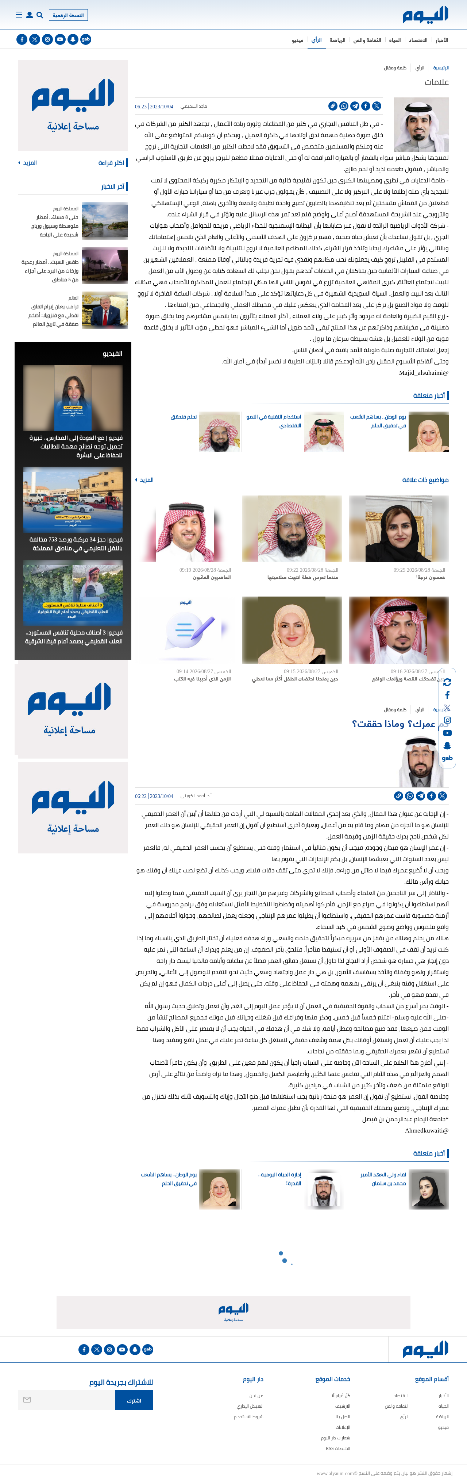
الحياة (395, 40)
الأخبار (442, 40)
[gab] (85, 39)
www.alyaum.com (335, 1473)
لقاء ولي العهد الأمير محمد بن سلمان (383, 1179)
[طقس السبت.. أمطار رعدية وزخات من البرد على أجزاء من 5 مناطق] (105, 266)
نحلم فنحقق (184, 416)
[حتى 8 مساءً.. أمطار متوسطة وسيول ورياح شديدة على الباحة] (105, 221)
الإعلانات (343, 1427)
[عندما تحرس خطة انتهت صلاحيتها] (291, 528)
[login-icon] (29, 15)
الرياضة (338, 40)
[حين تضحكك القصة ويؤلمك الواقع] (399, 630)
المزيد (146, 479)
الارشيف (342, 1406)
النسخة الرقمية (68, 15)
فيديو (298, 40)
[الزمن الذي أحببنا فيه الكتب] (185, 630)
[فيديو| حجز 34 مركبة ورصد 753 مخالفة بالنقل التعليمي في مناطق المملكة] (73, 500)
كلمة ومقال (395, 67)
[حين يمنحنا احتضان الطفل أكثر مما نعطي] (291, 630)
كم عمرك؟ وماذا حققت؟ (400, 722)
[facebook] (21, 39)
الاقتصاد (418, 40)
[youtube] (60, 39)
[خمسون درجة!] (399, 528)
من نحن (256, 1395)
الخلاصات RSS (338, 1448)
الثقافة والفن (367, 40)
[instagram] (47, 39)
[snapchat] (72, 39)
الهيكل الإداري (250, 1406)
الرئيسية (441, 67)
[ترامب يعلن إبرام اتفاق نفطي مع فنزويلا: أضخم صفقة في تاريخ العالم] (105, 310)
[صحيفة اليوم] (419, 14)
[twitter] (34, 39)
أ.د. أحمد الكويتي (196, 796)
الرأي (317, 39)
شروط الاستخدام (248, 1416)
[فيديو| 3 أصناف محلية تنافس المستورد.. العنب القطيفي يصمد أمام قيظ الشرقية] (73, 593)
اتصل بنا (343, 1416)
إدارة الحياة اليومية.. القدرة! (279, 1179)
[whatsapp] (343, 106)
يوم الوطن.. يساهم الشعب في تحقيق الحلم (378, 421)
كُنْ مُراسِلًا (341, 1395)
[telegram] (354, 106)
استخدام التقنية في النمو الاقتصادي (274, 421)
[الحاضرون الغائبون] (185, 528)
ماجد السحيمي (194, 106)
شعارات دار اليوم (335, 1438)
